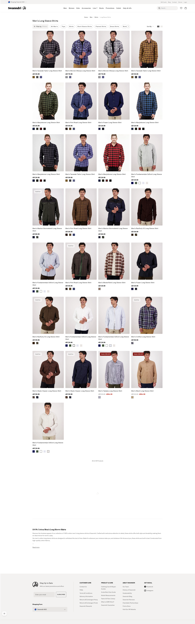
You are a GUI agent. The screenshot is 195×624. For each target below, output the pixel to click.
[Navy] (99, 129)
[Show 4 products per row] (158, 26)
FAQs (81, 590)
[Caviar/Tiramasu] (34, 397)
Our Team (126, 586)
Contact (174, 2)
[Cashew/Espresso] (70, 129)
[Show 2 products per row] (161, 26)
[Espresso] (132, 235)
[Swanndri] (17, 8)
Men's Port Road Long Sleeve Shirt (78, 122)
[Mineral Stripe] (147, 183)
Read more (36, 547)
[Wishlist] (181, 8)
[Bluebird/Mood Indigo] (41, 77)
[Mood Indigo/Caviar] (33, 237)
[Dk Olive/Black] (37, 237)
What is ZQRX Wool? (107, 602)
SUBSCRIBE (61, 594)
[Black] (103, 129)
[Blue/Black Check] (33, 129)
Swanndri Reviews (129, 599)
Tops (63, 26)
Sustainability (127, 593)
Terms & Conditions (86, 593)
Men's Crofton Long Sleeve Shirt (143, 337)
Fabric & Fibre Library (108, 598)
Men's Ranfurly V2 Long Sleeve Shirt (144, 228)
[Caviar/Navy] (37, 397)
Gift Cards (163, 2)
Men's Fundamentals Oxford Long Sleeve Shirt (146, 175)
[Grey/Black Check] (44, 129)
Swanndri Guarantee (108, 605)
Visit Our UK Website (129, 609)
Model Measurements (108, 595)
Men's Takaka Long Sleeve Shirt (110, 391)
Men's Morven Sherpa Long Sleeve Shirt (80, 71)
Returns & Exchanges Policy (89, 599)
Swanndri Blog (127, 596)
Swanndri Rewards (86, 606)
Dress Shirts (114, 26)
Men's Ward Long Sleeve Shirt (142, 391)
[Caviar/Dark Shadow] (37, 77)
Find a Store (127, 606)
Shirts (96, 17)
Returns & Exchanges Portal (89, 603)
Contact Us (83, 586)
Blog (169, 2)
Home (86, 17)
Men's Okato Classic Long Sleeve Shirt (46, 391)
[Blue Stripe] (143, 183)
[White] (140, 183)
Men (91, 17)
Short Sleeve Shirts (84, 26)
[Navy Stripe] (99, 397)
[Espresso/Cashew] (33, 77)
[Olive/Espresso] (66, 129)
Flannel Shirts (101, 26)
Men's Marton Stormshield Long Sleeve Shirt (47, 229)
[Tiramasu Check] (99, 289)
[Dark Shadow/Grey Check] (66, 77)
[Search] (159, 8)
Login (185, 2)
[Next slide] (128, 26)
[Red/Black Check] (41, 129)
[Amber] (132, 397)
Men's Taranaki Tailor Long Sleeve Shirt (47, 71)
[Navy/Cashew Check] (132, 343)
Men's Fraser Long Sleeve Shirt (109, 122)
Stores (180, 2)
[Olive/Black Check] (37, 129)
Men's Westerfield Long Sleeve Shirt (111, 283)
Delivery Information (86, 596)
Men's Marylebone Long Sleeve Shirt (46, 122)
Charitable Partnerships (130, 603)
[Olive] (136, 183)
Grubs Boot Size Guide (108, 592)
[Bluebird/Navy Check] (70, 77)
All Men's (54, 26)
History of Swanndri (129, 590)
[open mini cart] (185, 8)
